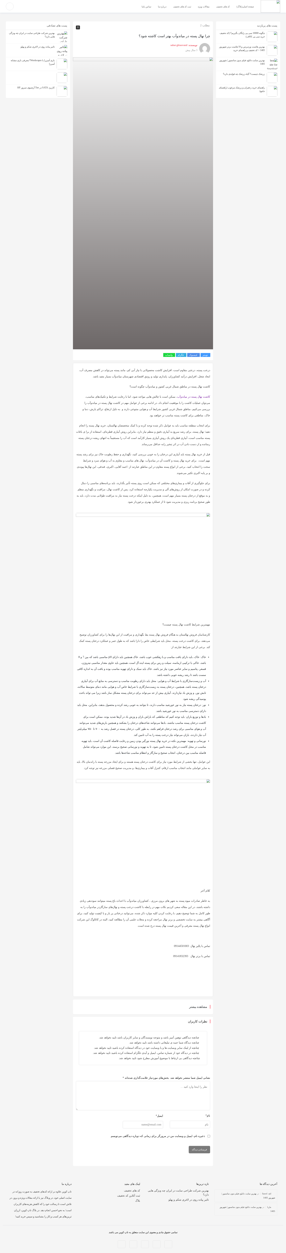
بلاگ (137, 1200)
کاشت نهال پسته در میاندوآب (193, 396)
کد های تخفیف (132, 1190)
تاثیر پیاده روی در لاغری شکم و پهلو (188, 1199)
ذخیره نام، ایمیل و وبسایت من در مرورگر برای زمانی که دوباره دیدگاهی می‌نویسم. (157, 1136)
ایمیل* (159, 1115)
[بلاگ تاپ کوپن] (270, 6)
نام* (207, 1115)
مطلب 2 (205, 25)
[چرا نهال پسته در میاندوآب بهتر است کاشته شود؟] (143, 203)
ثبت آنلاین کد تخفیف (128, 1195)
